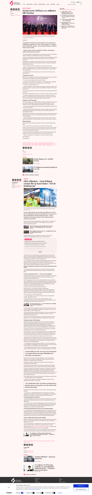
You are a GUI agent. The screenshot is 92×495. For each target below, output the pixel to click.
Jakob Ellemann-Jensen (49, 142)
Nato (33, 142)
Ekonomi (35, 4)
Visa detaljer (59, 492)
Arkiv (60, 480)
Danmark (36, 145)
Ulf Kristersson (29, 142)
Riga (53, 145)
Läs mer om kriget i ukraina (31, 175)
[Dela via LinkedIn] (16, 9)
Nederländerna (49, 145)
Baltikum (40, 145)
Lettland (24, 145)
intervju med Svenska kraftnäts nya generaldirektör (41, 426)
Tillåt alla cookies (81, 485)
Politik (36, 142)
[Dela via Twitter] (14, 9)
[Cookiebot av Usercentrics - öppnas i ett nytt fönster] (9, 493)
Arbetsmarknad (29, 4)
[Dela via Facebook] (11, 9)
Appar (60, 478)
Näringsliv (36, 479)
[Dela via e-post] (19, 9)
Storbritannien (28, 145)
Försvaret (24, 142)
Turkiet (33, 145)
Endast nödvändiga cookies (81, 489)
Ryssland (44, 145)
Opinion (47, 4)
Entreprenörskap (41, 4)
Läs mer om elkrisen (31, 474)
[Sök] (81, 4)
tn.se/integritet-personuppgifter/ (33, 489)
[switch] (33, 493)
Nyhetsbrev (52, 4)
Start (24, 4)
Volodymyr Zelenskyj (41, 142)
